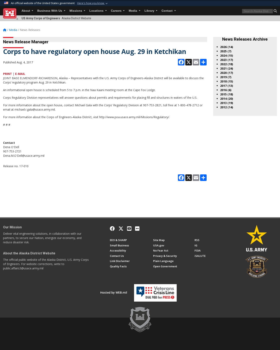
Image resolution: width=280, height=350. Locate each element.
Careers (116, 10)
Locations (96, 10)
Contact (167, 10)
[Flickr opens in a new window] (137, 228)
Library (150, 10)
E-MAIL (20, 74)
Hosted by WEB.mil (113, 292)
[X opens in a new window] (120, 228)
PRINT (7, 74)
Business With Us (50, 10)
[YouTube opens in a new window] (129, 228)
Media (133, 10)
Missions (76, 10)
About (26, 10)
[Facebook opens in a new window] (112, 228)
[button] (92, 3)
